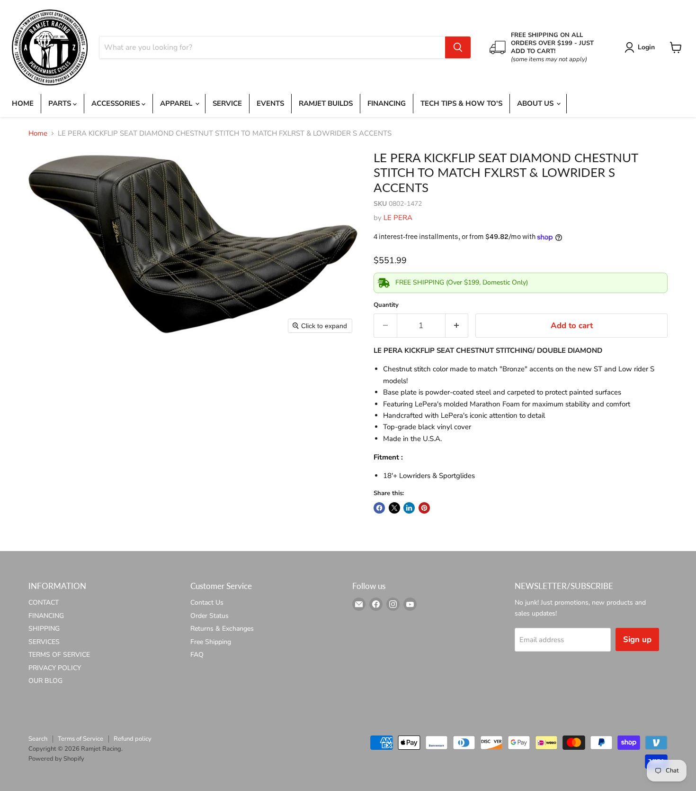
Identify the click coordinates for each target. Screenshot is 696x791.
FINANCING (386, 103)
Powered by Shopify (56, 758)
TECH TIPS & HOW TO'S (461, 103)
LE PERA (398, 217)
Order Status (209, 615)
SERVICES (44, 641)
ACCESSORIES (116, 103)
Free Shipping (210, 641)
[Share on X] (394, 508)
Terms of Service (80, 739)
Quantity (386, 305)
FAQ (197, 654)
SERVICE (227, 103)
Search (37, 739)
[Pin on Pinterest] (424, 508)
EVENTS (270, 103)
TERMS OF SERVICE (59, 654)
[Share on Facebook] (379, 508)
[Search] (458, 47)
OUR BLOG (45, 680)
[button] (641, 47)
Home (37, 133)
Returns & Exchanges (222, 628)
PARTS (60, 103)
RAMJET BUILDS (326, 103)
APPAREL (177, 103)
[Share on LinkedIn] (409, 508)
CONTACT (43, 602)
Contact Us (206, 602)
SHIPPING (44, 628)
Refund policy (133, 739)
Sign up (637, 639)
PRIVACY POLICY (54, 667)
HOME (23, 103)
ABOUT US (536, 103)
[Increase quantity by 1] (457, 325)
